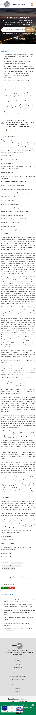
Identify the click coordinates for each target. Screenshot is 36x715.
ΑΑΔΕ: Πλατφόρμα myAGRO (12, 114)
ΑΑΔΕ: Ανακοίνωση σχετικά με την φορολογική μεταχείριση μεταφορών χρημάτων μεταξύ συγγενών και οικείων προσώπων (19, 95)
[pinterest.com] (18, 577)
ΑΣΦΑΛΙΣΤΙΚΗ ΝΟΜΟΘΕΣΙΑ (16, 562)
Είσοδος (17, 688)
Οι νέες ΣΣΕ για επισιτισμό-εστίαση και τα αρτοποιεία (16, 624)
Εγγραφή (17, 691)
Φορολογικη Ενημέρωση (20, 33)
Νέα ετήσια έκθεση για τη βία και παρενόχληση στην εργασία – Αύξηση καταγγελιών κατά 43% (19, 600)
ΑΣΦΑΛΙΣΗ (18, 565)
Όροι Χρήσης (24, 698)
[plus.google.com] (22, 577)
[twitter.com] (10, 577)
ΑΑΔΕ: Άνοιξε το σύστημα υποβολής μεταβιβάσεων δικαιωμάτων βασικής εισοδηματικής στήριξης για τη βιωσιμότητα (19, 88)
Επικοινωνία (18, 667)
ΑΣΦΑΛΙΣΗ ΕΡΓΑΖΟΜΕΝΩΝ (8, 565)
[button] (33, 705)
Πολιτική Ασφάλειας (13, 698)
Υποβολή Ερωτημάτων (17, 679)
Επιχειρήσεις (31, 33)
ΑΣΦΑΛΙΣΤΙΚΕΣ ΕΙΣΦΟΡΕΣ (8, 568)
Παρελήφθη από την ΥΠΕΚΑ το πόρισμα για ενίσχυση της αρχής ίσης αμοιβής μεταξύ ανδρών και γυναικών (19, 612)
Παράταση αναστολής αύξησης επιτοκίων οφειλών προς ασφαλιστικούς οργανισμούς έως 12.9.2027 (18, 605)
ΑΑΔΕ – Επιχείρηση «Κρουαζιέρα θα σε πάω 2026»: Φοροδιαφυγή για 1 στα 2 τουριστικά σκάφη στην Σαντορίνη (18, 56)
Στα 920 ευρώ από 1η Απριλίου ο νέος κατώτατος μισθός (18, 618)
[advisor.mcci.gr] (25, 577)
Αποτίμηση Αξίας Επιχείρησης (18, 676)
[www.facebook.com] (14, 577)
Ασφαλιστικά (13, 20)
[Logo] (18, 646)
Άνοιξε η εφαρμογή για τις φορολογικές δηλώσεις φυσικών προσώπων (19, 630)
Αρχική (5, 20)
